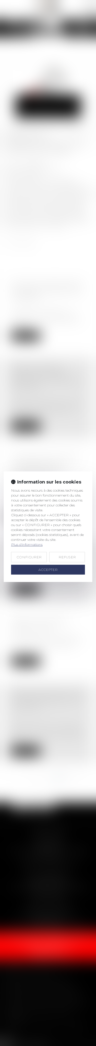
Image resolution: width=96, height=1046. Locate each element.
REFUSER (67, 557)
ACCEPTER (48, 569)
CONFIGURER (29, 557)
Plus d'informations (27, 544)
